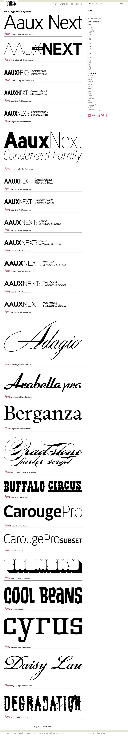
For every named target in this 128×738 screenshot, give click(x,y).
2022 (89, 38)
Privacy (15, 733)
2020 (89, 42)
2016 (89, 49)
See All (92, 31)
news (89, 100)
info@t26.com (103, 733)
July (91, 27)
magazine (91, 97)
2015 (89, 50)
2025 (89, 33)
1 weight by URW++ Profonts (18, 365)
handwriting (92, 104)
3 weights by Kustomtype (16, 497)
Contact (7, 733)
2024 (89, 35)
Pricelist (47, 733)
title (89, 90)
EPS (71, 4)
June (91, 29)
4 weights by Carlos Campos (17, 429)
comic (90, 95)
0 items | (96, 4)
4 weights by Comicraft (16, 609)
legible (90, 86)
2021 (89, 40)
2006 (89, 66)
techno (90, 88)
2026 (89, 24)
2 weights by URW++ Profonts (18, 397)
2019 (89, 43)
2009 (89, 61)
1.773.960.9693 (92, 733)
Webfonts (64, 4)
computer (91, 98)
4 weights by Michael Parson (18, 647)
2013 (89, 54)
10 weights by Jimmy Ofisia (17, 578)
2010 (89, 59)
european (91, 81)
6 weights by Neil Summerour (18, 101)
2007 (89, 64)
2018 (89, 45)
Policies (30, 733)
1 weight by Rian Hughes (16, 717)
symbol (90, 107)
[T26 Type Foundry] (11, 3)
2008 (89, 63)
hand (89, 91)
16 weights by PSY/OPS (16, 526)
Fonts (55, 4)
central (90, 83)
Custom (79, 4)
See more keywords (94, 111)
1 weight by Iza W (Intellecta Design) (20, 472)
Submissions (38, 733)
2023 (89, 36)
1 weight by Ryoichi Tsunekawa (18, 686)
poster (90, 84)
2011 (89, 57)
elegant (90, 93)
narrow (90, 102)
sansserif (90, 77)
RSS (63, 733)
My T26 (120, 4)
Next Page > (48, 727)
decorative (91, 76)
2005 (89, 68)
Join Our (94, 18)
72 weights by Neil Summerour (19, 60)
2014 (89, 52)
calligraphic (91, 106)
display (90, 79)
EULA (20, 733)
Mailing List (56, 733)
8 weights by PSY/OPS (15, 551)
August (92, 26)
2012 (89, 56)
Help (24, 733)
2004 (89, 70)
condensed (91, 109)
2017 (89, 47)
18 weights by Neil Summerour (19, 34)
